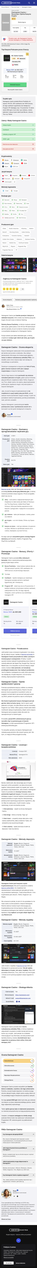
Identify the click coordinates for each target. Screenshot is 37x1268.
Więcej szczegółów (9, 1257)
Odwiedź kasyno (15, 84)
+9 (16, 249)
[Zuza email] (14, 1196)
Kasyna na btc (6, 489)
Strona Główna (5, 7)
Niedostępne (22, 22)
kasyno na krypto (27, 654)
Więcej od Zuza (6, 1219)
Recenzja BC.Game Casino (15, 89)
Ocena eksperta (7, 299)
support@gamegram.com (23, 998)
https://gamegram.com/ (22, 995)
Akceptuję (8, 1263)
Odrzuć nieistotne (20, 1263)
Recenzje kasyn (15, 7)
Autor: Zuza (9, 305)
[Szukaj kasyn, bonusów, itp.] (29, 3)
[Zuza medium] (17, 1196)
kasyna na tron (22, 966)
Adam (18, 309)
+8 (14, 182)
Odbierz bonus (15, 631)
